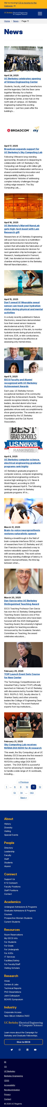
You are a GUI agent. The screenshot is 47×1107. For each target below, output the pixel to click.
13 (14, 793)
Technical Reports (12, 988)
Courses (8, 914)
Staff (6, 859)
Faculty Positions (12, 886)
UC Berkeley (9, 1071)
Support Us (9, 879)
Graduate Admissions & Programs (20, 910)
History (7, 824)
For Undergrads (11, 949)
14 (21, 793)
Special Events (11, 835)
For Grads (8, 945)
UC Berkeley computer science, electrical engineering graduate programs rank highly (22, 463)
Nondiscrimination (12, 1090)
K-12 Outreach (11, 883)
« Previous (24, 782)
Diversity (8, 827)
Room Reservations (13, 934)
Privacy (7, 1094)
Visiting (7, 831)
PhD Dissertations (12, 992)
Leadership (9, 851)
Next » (24, 797)
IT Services (9, 956)
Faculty (7, 855)
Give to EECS (23, 1042)
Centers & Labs (11, 984)
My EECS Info (11, 938)
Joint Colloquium (12, 995)
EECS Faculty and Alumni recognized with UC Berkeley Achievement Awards (20, 383)
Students (8, 862)
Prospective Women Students (18, 918)
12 (40, 787)
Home (7, 21)
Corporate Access (12, 1012)
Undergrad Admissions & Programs (20, 907)
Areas (7, 981)
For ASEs (8, 953)
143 (32, 793)
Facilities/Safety (11, 960)
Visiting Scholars (12, 968)
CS (5, 1067)
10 (27, 787)
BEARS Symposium (13, 999)
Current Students (12, 921)
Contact (8, 894)
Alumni (7, 866)
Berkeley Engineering (13, 1076)
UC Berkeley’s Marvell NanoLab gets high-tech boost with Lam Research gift (22, 229)
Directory (8, 847)
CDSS (6, 1080)
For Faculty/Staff (12, 964)
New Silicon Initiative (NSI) (17, 1016)
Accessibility (9, 1085)
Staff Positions (11, 890)
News (16, 21)
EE (5, 1062)
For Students (10, 942)
